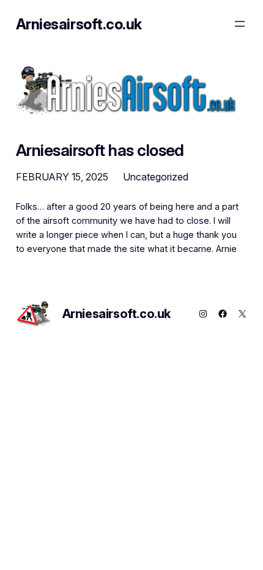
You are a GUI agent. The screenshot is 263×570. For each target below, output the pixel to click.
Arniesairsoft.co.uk (79, 24)
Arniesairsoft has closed (100, 150)
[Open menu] (239, 24)
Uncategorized (155, 177)
